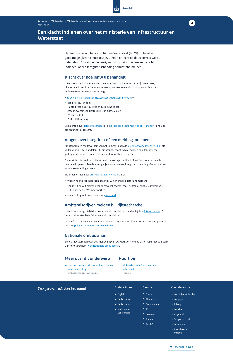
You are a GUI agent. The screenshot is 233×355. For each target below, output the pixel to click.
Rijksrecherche (152, 211)
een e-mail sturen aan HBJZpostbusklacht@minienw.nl (101, 97)
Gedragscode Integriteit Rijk (145, 146)
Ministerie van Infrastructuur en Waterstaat (91, 21)
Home (43, 21)
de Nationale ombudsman (104, 245)
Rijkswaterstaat (95, 125)
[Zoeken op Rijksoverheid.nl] (192, 23)
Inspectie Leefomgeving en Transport (133, 125)
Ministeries (57, 21)
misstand (110, 195)
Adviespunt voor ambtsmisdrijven (95, 225)
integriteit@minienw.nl (105, 174)
